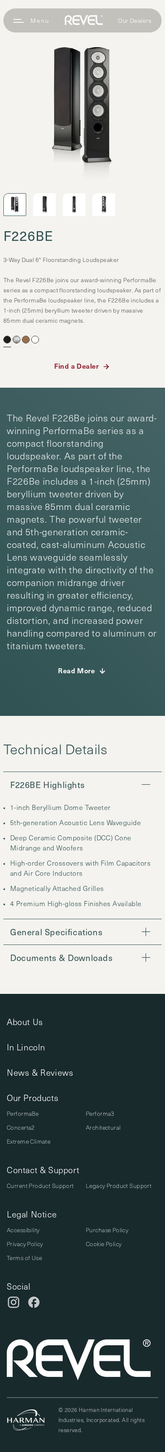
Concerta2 (21, 1127)
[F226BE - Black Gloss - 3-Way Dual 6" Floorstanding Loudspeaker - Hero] (82, 107)
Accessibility (23, 1230)
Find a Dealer (76, 365)
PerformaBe (22, 1113)
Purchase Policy (107, 1230)
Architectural (103, 1127)
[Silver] (16, 339)
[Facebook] (34, 1302)
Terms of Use (24, 1258)
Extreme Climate (28, 1141)
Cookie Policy (103, 1244)
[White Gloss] (35, 339)
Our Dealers (134, 20)
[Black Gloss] (7, 339)
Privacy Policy (25, 1244)
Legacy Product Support (118, 1186)
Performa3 (100, 1113)
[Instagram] (13, 1302)
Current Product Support (40, 1186)
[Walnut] (26, 339)
